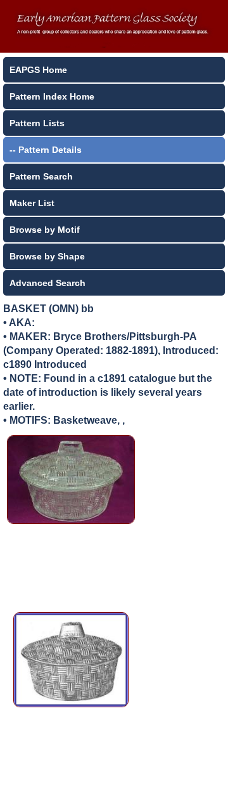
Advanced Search (48, 283)
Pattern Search (41, 176)
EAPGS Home (38, 70)
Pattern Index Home (52, 96)
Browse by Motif (45, 230)
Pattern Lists (37, 123)
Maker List (32, 203)
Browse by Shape (47, 256)
